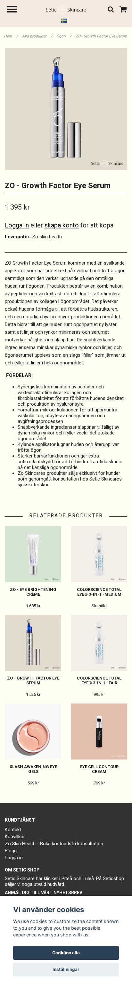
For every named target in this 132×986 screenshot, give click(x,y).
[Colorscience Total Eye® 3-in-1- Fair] (99, 643)
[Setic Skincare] (66, 9)
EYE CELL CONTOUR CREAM (99, 769)
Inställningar (66, 969)
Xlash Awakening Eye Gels (33, 769)
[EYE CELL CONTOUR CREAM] (99, 731)
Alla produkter (37, 36)
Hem (11, 36)
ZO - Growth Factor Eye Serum (102, 36)
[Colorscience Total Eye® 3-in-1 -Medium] (99, 554)
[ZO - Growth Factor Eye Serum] (66, 109)
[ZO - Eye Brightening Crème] (33, 554)
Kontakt (13, 829)
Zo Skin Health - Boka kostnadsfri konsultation (54, 844)
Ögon (63, 36)
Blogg (11, 851)
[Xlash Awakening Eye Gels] (33, 731)
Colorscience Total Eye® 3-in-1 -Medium (99, 592)
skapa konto (62, 225)
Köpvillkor (15, 836)
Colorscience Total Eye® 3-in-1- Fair (99, 680)
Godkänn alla (66, 952)
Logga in (17, 225)
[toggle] (15, 10)
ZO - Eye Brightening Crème (33, 592)
